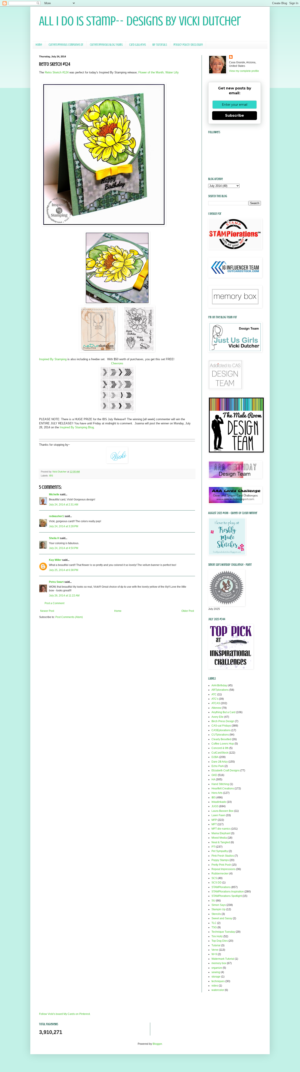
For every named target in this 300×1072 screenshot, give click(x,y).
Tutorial (215, 945)
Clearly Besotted (221, 739)
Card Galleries (137, 44)
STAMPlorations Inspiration (227, 891)
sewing (215, 972)
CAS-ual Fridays (221, 725)
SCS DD (216, 882)
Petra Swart (56, 581)
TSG (214, 927)
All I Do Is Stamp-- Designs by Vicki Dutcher (140, 21)
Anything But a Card (223, 712)
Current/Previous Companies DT (66, 44)
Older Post (187, 610)
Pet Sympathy (219, 851)
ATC (214, 694)
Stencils (216, 914)
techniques (218, 981)
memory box (218, 963)
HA (213, 779)
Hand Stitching (220, 784)
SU (213, 900)
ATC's (214, 698)
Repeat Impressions (223, 869)
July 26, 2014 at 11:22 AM (64, 595)
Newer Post (47, 610)
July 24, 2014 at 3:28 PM (63, 526)
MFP (214, 819)
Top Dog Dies (219, 940)
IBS (51, 475)
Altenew (216, 707)
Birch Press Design (222, 721)
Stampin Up (218, 909)
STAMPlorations (221, 887)
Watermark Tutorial (222, 958)
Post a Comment (54, 603)
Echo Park (217, 766)
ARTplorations (220, 689)
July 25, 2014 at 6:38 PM (63, 570)
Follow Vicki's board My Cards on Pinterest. (64, 1014)
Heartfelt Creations (222, 788)
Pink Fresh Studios (222, 855)
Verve (214, 949)
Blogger (157, 1043)
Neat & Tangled (220, 842)
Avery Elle (217, 716)
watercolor (217, 990)
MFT (214, 824)
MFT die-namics (221, 828)
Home (39, 44)
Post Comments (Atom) (69, 617)
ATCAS (215, 703)
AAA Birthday (219, 685)
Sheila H (54, 538)
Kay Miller (55, 559)
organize (216, 967)
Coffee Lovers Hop (222, 743)
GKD (214, 775)
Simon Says (218, 905)
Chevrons (117, 363)
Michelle (54, 494)
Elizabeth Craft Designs (225, 770)
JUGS (215, 806)
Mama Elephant (220, 833)
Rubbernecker (220, 873)
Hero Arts (216, 792)
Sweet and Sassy (221, 918)
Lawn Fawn (218, 815)
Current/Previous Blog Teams (106, 44)
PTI (213, 846)
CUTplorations (220, 734)
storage (215, 976)
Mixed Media (219, 837)
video (214, 985)
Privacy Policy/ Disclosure (188, 44)
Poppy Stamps (220, 860)
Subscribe (234, 115)
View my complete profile (244, 71)
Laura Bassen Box (222, 810)
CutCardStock (219, 752)
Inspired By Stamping (53, 359)
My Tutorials (159, 44)
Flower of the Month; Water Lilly (158, 72)
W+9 (214, 954)
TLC (214, 923)
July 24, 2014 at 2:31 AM (63, 504)
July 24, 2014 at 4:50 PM (63, 548)
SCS (214, 878)
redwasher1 (56, 516)
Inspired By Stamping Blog (76, 427)
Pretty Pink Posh (221, 864)
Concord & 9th (220, 748)
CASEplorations (221, 730)
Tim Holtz (217, 936)
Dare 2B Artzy (219, 761)
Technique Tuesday (223, 931)
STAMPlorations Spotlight (226, 896)
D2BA (215, 757)
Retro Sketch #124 (57, 72)
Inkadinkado (218, 801)
